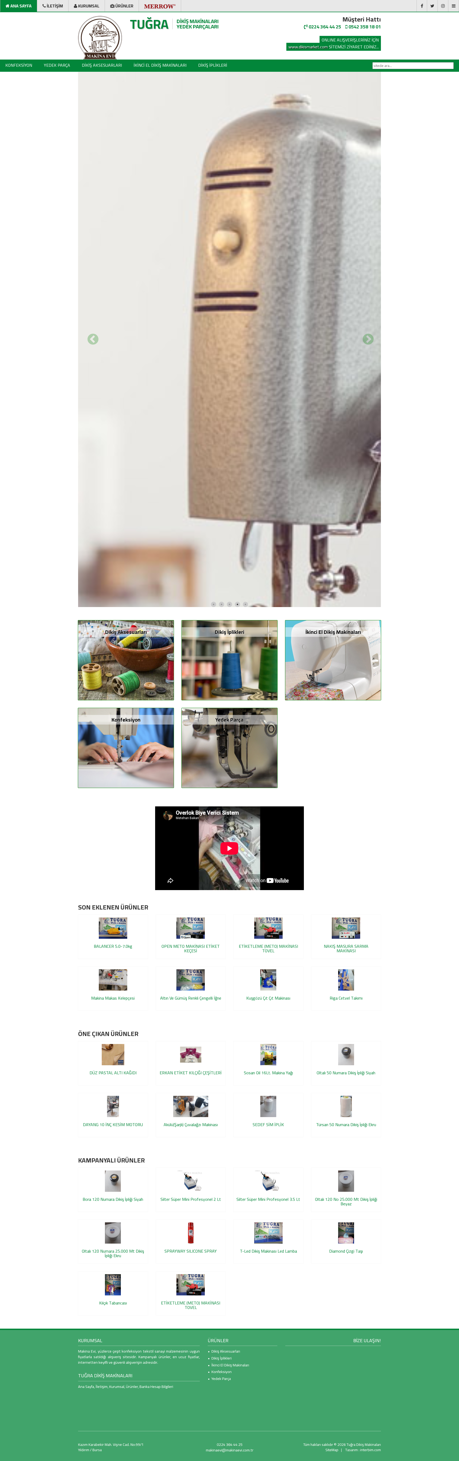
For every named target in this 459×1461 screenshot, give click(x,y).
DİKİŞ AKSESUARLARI (102, 65)
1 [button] (213, 798)
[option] (229, 435)
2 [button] (221, 798)
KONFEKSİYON (18, 65)
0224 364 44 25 (324, 26)
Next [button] (367, 435)
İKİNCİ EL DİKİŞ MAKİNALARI (160, 65)
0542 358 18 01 (364, 26)
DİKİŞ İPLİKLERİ (212, 65)
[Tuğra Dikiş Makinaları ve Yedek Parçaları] (100, 38)
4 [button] (237, 798)
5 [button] (245, 798)
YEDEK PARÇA (57, 65)
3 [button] (229, 798)
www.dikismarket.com (308, 47)
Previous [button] (92, 435)
